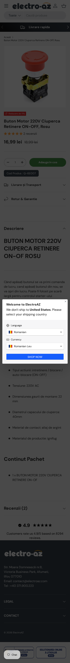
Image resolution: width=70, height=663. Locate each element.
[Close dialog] (65, 301)
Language (16, 325)
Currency (16, 339)
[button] (35, 332)
